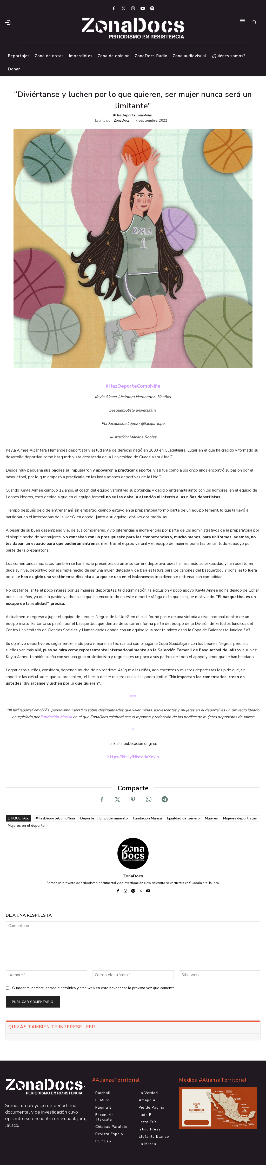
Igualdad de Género (183, 818)
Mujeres (211, 818)
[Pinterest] (133, 799)
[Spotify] (152, 8)
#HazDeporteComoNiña (132, 115)
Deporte (87, 818)
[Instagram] (132, 8)
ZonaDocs (122, 120)
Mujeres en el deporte (26, 825)
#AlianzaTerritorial (116, 1080)
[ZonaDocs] (133, 853)
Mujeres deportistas (240, 818)
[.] (7, 22)
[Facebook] (113, 8)
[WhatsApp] (148, 799)
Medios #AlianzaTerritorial (213, 1080)
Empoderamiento (113, 818)
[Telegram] (164, 799)
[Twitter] (123, 8)
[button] (254, 22)
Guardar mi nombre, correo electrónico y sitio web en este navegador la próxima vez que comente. (93, 987)
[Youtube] (142, 8)
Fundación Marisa (56, 716)
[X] (117, 799)
